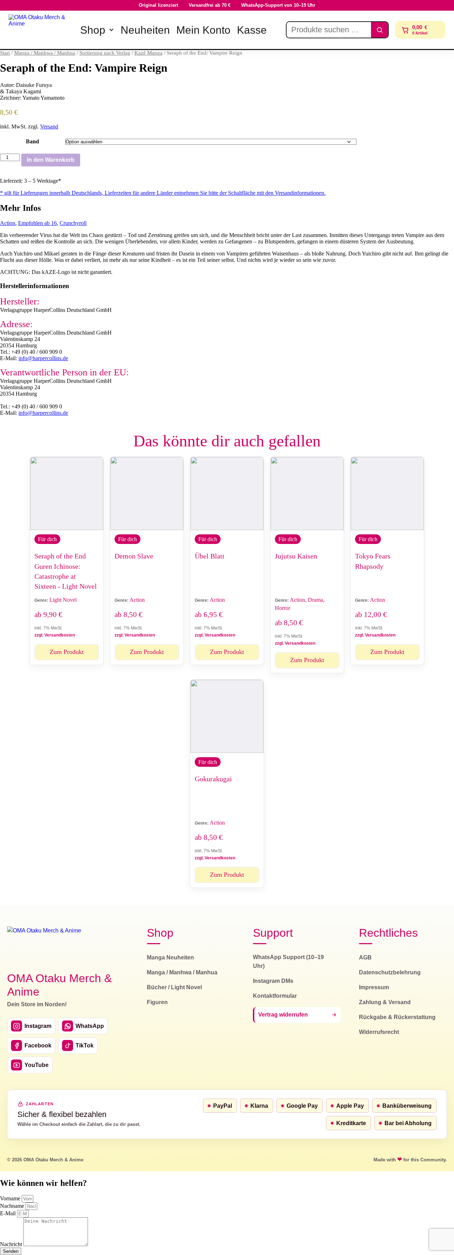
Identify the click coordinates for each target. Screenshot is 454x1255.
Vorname (11, 1198)
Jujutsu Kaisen (296, 556)
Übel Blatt (210, 556)
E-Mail (8, 1213)
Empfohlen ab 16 (37, 223)
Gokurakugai (213, 779)
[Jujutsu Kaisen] (307, 493)
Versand (49, 126)
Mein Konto (203, 30)
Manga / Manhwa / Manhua (44, 53)
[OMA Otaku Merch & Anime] (40, 29)
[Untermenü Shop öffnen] (111, 29)
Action (7, 223)
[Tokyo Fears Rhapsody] (387, 493)
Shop (92, 30)
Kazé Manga (148, 53)
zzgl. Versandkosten (54, 635)
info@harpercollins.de (43, 358)
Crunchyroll (73, 223)
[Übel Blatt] (227, 493)
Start (5, 53)
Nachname (13, 1206)
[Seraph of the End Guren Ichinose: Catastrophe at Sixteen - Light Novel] (66, 493)
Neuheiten (145, 30)
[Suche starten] (379, 30)
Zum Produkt (67, 651)
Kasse (252, 30)
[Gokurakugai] (227, 716)
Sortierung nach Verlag (104, 53)
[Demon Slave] (146, 493)
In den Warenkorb (50, 160)
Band (32, 141)
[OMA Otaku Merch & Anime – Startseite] (44, 945)
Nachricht (11, 1244)
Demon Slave (134, 556)
